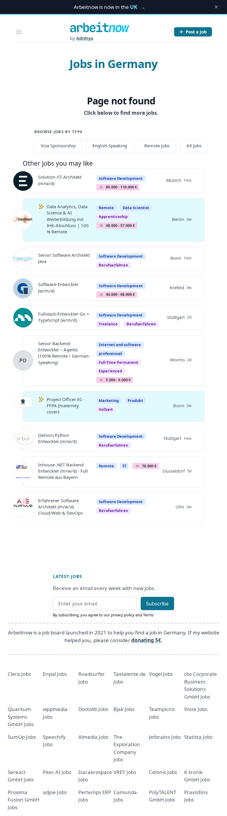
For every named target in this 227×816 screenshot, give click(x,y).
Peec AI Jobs (57, 772)
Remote (106, 207)
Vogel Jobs (161, 673)
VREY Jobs (125, 772)
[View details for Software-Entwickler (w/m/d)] (23, 288)
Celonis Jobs (163, 772)
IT (124, 465)
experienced (110, 371)
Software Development (121, 178)
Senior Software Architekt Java (64, 258)
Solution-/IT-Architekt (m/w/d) (60, 180)
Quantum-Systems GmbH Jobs (21, 717)
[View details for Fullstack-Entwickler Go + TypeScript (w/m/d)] (23, 318)
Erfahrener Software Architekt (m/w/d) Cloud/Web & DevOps (60, 506)
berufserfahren (113, 265)
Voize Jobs (195, 709)
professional (110, 353)
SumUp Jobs (22, 736)
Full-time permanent (118, 362)
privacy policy (122, 615)
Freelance (108, 324)
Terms (148, 615)
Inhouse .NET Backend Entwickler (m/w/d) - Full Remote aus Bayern (63, 471)
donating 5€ (146, 640)
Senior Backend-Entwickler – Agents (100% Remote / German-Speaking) (64, 352)
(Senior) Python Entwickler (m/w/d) (57, 438)
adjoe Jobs (55, 792)
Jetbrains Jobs (165, 736)
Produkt (135, 400)
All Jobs (194, 145)
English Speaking (110, 145)
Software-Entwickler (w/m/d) (58, 287)
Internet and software (120, 344)
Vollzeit (106, 409)
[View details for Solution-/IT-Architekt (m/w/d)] (23, 181)
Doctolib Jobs (93, 709)
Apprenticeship (113, 216)
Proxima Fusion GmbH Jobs (24, 800)
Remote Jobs (157, 145)
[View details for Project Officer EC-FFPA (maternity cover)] (23, 406)
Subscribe (157, 603)
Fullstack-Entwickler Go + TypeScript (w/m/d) (63, 317)
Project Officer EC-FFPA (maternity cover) (65, 405)
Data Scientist (136, 207)
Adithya (84, 38)
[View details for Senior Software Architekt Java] (23, 259)
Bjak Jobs (124, 709)
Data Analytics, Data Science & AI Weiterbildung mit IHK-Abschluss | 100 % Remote (68, 219)
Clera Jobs (19, 673)
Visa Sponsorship (58, 145)
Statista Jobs (198, 736)
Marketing (109, 400)
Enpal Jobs (55, 673)
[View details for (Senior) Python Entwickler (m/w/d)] (23, 439)
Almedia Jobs (93, 736)
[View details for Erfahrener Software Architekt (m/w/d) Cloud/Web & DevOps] (23, 507)
